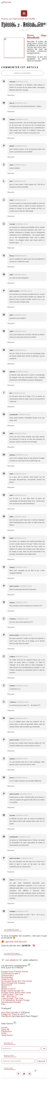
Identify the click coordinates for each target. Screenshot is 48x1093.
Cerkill (4, 1027)
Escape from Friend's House (14, 971)
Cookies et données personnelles (15, 1091)
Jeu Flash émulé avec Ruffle (22, 18)
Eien (3, 1004)
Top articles (41, 1087)
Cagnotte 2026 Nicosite (15, 941)
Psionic (4, 18)
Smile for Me (7, 979)
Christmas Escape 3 (10, 973)
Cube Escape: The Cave (12, 994)
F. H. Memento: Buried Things (15, 1000)
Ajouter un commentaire (22, 73)
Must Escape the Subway (13, 983)
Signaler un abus (23, 1089)
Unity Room (7, 1035)
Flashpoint (6, 1016)
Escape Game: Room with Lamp (16, 992)
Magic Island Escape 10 (12, 990)
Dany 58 (5, 1029)
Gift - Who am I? (9, 996)
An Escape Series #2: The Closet (16, 981)
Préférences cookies (37, 1091)
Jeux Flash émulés (9, 1012)
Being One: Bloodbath (37, 36)
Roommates (7, 977)
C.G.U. (34, 1089)
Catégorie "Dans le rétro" (13, 1014)
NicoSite (15, 1087)
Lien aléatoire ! (12, 960)
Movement (6, 984)
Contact (12, 1089)
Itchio (4, 1033)
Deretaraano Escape (11, 1002)
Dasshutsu (6, 1031)
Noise (4, 986)
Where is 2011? (8, 988)
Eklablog (41, 1084)
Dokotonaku (7, 975)
